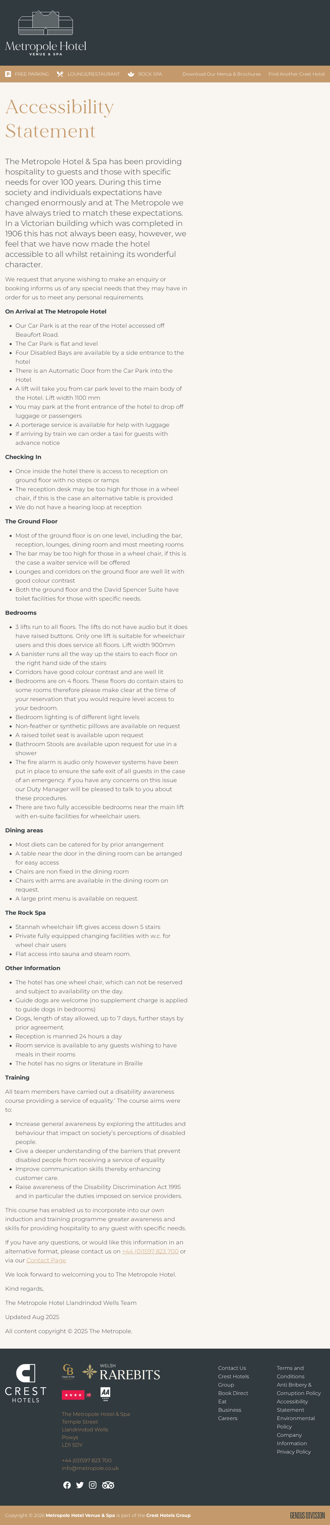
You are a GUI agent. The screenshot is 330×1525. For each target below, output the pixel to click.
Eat (222, 1402)
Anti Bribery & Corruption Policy (299, 1389)
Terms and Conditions (291, 1372)
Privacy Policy (294, 1452)
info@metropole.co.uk (90, 1468)
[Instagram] (93, 1485)
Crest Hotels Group (233, 1380)
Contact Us (232, 1368)
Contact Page (46, 1260)
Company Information (292, 1439)
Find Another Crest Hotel (296, 74)
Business (229, 1410)
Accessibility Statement (292, 1406)
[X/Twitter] (80, 1485)
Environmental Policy (296, 1422)
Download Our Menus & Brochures (221, 74)
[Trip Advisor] (108, 1485)
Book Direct (233, 1393)
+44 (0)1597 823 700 (150, 1251)
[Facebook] (67, 1485)
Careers (228, 1418)
